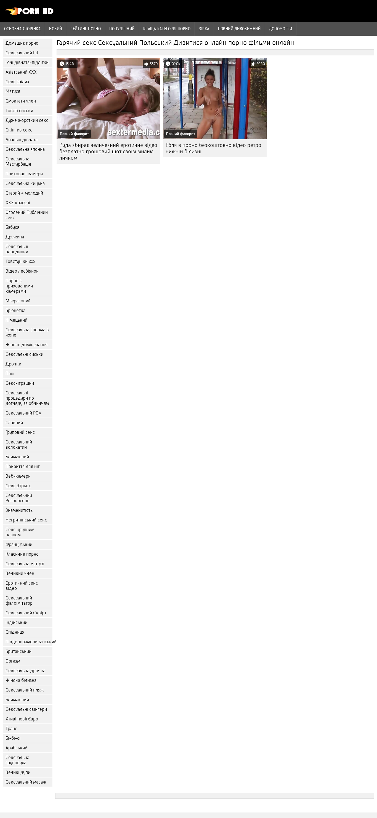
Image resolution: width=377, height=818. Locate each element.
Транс (11, 728)
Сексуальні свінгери (26, 709)
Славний (14, 422)
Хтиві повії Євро (22, 719)
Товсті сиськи (19, 110)
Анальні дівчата (22, 139)
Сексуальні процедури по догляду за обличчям (27, 398)
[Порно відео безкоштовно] (30, 13)
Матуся (13, 91)
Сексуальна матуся (25, 563)
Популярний (122, 29)
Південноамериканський (29, 641)
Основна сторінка (22, 29)
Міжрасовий (18, 300)
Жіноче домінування (26, 344)
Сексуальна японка (25, 149)
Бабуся (12, 227)
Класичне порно (22, 554)
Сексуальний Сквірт (26, 612)
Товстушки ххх (20, 261)
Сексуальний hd (22, 52)
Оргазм (13, 661)
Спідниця (15, 632)
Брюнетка (15, 310)
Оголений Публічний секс (27, 215)
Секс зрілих (17, 81)
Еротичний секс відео (22, 585)
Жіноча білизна (21, 680)
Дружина (15, 237)
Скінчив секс (19, 130)
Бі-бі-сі (13, 738)
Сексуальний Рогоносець (19, 498)
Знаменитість (19, 510)
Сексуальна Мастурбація (18, 161)
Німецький (16, 320)
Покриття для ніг (23, 466)
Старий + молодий (24, 193)
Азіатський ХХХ (21, 72)
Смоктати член (21, 101)
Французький (19, 544)
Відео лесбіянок (22, 271)
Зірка (204, 29)
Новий (55, 29)
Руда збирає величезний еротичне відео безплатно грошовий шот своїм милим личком (108, 151)
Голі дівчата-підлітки (27, 62)
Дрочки (13, 364)
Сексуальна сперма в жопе (27, 332)
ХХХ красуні (18, 202)
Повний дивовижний (239, 29)
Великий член (20, 573)
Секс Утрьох (18, 485)
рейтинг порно (85, 29)
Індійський (16, 622)
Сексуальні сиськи (24, 354)
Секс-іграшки (20, 383)
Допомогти (280, 29)
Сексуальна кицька (25, 183)
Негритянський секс (26, 520)
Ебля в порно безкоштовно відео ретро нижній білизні (213, 148)
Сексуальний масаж (26, 782)
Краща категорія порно (166, 29)
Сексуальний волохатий (19, 444)
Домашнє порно (22, 43)
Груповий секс (20, 432)
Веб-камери (18, 476)
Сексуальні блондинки (17, 249)
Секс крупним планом (20, 532)
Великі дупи (18, 772)
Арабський (16, 747)
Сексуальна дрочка (25, 670)
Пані (10, 373)
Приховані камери (24, 173)
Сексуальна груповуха (17, 760)
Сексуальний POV (23, 413)
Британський (18, 651)
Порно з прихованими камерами (19, 286)
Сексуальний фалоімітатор (19, 600)
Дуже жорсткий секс (27, 120)
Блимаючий (17, 456)
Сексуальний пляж (25, 690)
